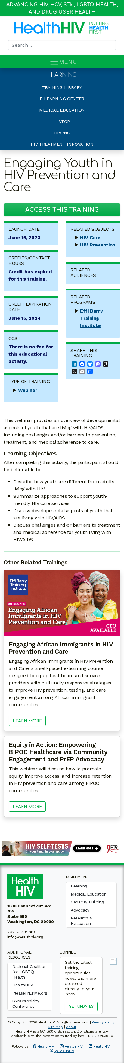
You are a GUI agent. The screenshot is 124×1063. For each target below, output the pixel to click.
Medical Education (62, 110)
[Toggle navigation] (54, 61)
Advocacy (80, 910)
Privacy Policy (103, 1022)
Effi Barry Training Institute (91, 318)
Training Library (62, 87)
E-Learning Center (62, 98)
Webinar (27, 390)
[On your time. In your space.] (62, 848)
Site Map (55, 1027)
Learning (62, 75)
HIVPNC (62, 132)
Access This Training (62, 209)
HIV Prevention (97, 245)
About (71, 1027)
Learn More (27, 721)
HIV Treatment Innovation (62, 144)
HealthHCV (22, 984)
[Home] (50, 28)
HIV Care (90, 237)
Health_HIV (74, 1046)
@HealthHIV (64, 1051)
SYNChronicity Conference (25, 1003)
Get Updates (81, 1006)
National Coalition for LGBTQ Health (29, 971)
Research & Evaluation (81, 920)
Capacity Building (87, 902)
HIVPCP (62, 121)
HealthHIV (46, 1046)
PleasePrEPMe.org (29, 993)
